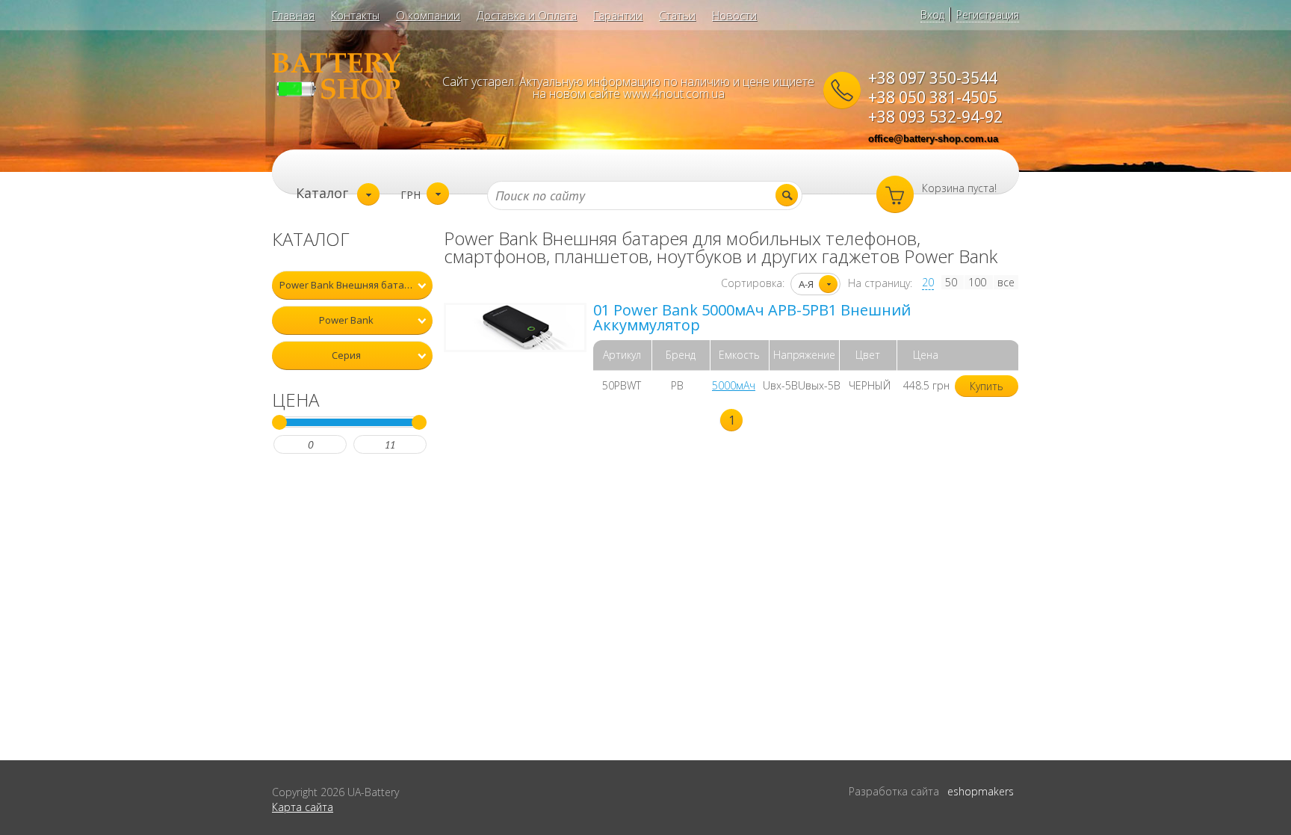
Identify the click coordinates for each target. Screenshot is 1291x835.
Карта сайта (302, 807)
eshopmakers (980, 791)
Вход (932, 14)
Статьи (677, 14)
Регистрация (987, 14)
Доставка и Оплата (527, 14)
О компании (428, 14)
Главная (293, 14)
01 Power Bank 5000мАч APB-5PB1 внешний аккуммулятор (752, 317)
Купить (986, 386)
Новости (734, 14)
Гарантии (618, 14)
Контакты (355, 14)
